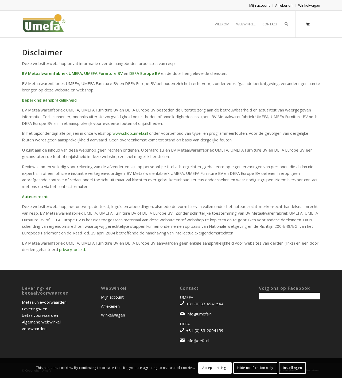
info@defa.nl (198, 340)
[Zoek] (286, 24)
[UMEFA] (43, 24)
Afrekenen (284, 5)
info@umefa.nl (199, 314)
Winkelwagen (309, 5)
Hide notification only (255, 367)
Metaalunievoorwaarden (44, 302)
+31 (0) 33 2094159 (204, 330)
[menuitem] (260, 5)
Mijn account (259, 5)
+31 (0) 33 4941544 (204, 303)
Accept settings (215, 367)
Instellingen (292, 367)
